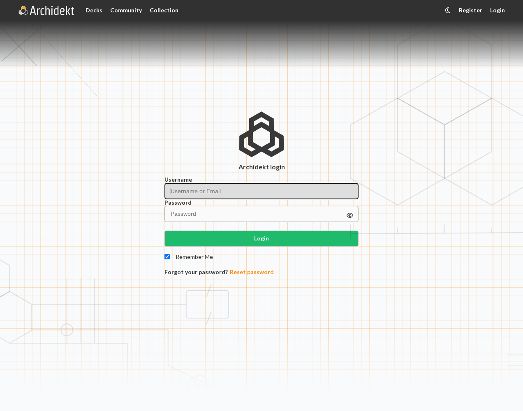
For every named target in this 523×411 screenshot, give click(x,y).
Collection (164, 10)
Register (470, 10)
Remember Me (194, 257)
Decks (94, 10)
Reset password (252, 272)
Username (178, 179)
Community (126, 10)
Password (178, 202)
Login (497, 10)
